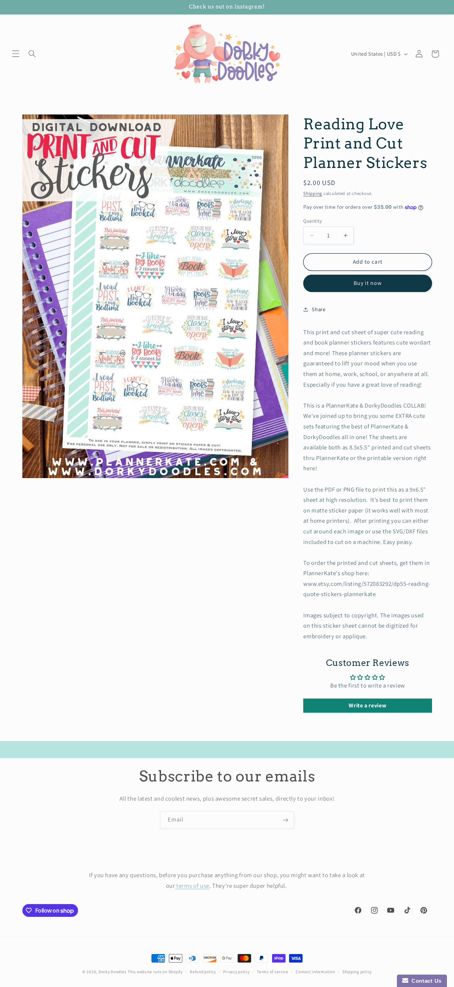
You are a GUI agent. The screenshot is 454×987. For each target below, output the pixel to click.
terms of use (192, 885)
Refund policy (203, 972)
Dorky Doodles (113, 971)
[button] (15, 54)
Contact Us (425, 981)
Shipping (312, 193)
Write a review (367, 705)
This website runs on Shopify (155, 971)
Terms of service (272, 972)
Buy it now (368, 283)
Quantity (312, 221)
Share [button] (318, 309)
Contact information (315, 972)
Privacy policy (236, 972)
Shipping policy (357, 972)
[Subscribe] (285, 820)
